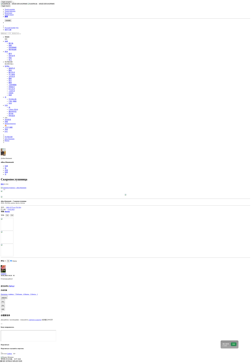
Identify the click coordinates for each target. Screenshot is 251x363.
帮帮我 (3, 359)
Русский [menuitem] (7, 28)
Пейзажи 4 (20, 294)
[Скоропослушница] (13, 188)
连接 (6, 170)
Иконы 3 (27, 294)
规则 (4, 361)
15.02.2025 (11, 209)
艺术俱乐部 (9, 63)
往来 (19, 359)
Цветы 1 (34, 294)
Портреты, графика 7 (8, 294)
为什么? (12, 286)
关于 (16, 359)
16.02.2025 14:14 (6, 275)
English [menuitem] (13, 28)
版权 (20, 361)
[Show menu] (13, 2)
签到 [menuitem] (6, 30)
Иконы (7, 211)
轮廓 (6, 166)
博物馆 (7, 38)
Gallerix (9, 353)
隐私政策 (15, 361)
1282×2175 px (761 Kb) (13, 207)
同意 (233, 344)
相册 (6, 172)
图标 (2, 184)
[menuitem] (17, 28)
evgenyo (3, 274)
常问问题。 (10, 359)
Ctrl (7, 215)
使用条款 (9, 361)
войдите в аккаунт (35, 320)
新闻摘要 (8, 20)
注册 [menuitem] (9, 30)
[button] (10, 9)
